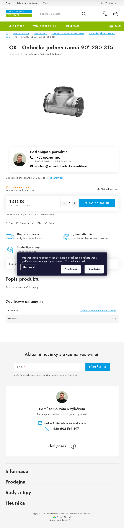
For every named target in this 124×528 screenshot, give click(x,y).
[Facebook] (73, 446)
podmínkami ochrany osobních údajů (59, 375)
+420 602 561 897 (106, 13)
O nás (8, 3)
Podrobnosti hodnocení (51, 54)
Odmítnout (70, 269)
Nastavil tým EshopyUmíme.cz (62, 520)
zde (84, 261)
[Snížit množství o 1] (64, 203)
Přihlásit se (98, 366)
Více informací (55, 178)
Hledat (84, 14)
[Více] (115, 26)
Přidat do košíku (97, 203)
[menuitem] (18, 26)
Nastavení (29, 267)
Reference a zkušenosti (28, 3)
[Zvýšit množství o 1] (74, 203)
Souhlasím (94, 269)
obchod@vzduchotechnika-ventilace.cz (63, 166)
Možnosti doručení (110, 188)
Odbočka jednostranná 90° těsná (98, 310)
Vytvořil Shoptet (64, 517)
